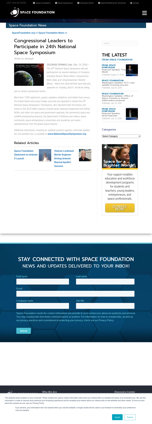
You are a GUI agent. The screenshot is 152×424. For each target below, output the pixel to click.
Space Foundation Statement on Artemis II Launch (26, 155)
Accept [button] (117, 417)
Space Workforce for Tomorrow (113, 3)
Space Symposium (65, 3)
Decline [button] (130, 417)
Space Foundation (42, 3)
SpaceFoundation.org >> (25, 32)
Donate (136, 3)
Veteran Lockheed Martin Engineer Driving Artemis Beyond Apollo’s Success (64, 158)
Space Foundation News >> (52, 32)
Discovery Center (87, 3)
